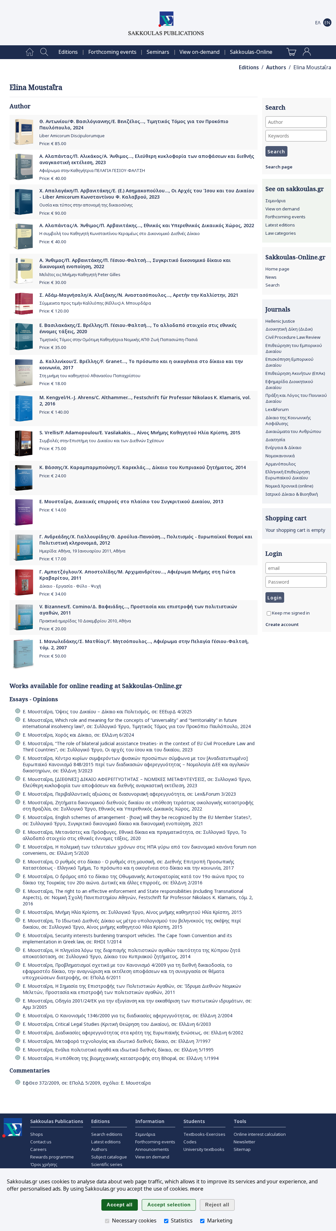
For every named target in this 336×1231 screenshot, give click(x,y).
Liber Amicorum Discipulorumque (72, 136)
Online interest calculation (260, 1134)
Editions (68, 52)
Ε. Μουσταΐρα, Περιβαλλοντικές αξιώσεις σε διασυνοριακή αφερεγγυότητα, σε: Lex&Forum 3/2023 (129, 794)
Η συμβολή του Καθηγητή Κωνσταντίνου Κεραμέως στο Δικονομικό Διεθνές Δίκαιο (119, 233)
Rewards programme (52, 1157)
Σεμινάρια (275, 201)
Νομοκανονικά (280, 456)
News (271, 277)
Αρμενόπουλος (280, 464)
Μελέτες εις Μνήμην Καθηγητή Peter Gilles (79, 274)
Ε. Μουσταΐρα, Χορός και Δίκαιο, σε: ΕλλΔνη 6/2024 (78, 735)
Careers (38, 1149)
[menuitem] (30, 52)
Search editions (106, 1134)
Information (149, 1121)
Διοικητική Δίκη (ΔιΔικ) (289, 329)
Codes (190, 1142)
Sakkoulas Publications (56, 1121)
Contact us (41, 1142)
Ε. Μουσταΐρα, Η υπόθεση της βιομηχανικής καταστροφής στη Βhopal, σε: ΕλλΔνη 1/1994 (121, 1058)
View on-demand (199, 52)
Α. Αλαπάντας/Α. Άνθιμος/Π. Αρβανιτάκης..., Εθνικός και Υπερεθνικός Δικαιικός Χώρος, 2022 (146, 225)
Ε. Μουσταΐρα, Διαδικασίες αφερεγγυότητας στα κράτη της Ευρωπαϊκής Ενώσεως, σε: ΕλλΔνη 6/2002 (133, 1032)
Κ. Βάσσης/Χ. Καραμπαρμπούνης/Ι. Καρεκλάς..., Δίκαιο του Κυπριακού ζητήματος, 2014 (142, 467)
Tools (240, 1121)
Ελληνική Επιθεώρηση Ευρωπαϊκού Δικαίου (287, 475)
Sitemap (242, 1149)
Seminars (158, 52)
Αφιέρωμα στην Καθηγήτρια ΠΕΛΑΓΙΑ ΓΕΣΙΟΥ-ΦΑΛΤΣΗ (92, 170)
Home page (277, 269)
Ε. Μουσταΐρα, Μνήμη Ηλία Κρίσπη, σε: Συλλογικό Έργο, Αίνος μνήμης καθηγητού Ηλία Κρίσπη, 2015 (132, 912)
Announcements (152, 1149)
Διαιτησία (275, 440)
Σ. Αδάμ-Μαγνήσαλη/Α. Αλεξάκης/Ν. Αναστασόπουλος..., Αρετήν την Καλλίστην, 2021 (138, 295)
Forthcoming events (112, 52)
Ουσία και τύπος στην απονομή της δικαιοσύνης (86, 205)
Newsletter (244, 1142)
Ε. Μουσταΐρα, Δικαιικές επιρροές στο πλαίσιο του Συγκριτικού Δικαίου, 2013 (131, 501)
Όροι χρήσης (43, 1164)
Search (272, 285)
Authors (276, 67)
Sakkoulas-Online (251, 52)
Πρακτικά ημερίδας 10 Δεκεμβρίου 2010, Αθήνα (85, 621)
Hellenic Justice (280, 321)
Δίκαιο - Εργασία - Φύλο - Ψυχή (70, 586)
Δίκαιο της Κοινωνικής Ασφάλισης (288, 420)
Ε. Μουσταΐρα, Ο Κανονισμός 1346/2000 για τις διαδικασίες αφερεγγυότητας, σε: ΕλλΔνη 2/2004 (127, 1015)
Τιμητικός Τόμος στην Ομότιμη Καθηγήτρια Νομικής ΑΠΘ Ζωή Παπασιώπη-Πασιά (118, 339)
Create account (282, 624)
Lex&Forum (277, 409)
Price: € (52, 143)
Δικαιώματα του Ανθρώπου (293, 431)
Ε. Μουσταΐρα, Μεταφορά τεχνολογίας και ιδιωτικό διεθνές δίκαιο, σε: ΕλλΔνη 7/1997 (116, 1041)
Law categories (280, 233)
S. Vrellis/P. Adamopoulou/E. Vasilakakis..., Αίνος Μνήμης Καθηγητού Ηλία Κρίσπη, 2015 (140, 432)
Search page (278, 167)
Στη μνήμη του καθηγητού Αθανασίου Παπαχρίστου (89, 375)
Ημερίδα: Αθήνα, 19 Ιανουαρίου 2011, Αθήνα (82, 551)
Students (194, 1121)
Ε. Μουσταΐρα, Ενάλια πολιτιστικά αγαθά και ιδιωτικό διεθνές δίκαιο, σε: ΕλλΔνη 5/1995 (118, 1050)
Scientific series (106, 1164)
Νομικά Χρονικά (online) (289, 486)
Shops (36, 1134)
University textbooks (203, 1149)
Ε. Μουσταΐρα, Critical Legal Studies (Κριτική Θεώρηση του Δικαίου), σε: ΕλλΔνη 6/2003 (117, 1024)
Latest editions (280, 225)
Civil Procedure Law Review (292, 337)
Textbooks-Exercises (204, 1134)
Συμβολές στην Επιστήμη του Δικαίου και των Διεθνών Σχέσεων (101, 440)
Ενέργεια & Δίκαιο (283, 447)
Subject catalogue (109, 1157)
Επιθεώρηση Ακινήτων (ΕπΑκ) (295, 373)
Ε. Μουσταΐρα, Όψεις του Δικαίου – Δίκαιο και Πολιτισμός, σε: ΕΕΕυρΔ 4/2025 (107, 711)
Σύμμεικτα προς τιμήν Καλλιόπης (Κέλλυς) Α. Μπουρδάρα (95, 303)
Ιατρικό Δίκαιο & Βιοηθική (291, 494)
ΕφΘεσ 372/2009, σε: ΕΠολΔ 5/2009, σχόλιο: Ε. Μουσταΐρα (87, 1083)
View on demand (282, 209)
